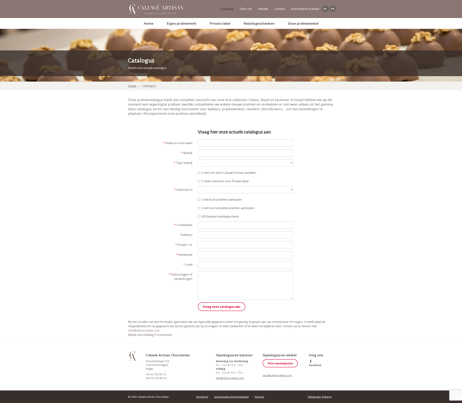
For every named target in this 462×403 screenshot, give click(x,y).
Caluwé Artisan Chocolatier (132, 356)
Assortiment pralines (305, 9)
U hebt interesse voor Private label (225, 181)
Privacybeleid (163, 335)
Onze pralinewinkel (303, 23)
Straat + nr (183, 245)
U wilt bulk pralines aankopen (221, 200)
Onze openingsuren (280, 363)
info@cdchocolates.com (144, 330)
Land (187, 265)
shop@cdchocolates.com (277, 375)
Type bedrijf (183, 163)
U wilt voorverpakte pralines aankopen (227, 208)
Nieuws (263, 9)
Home (148, 23)
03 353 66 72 (158, 374)
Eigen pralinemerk (181, 23)
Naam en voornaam (177, 143)
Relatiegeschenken (259, 23)
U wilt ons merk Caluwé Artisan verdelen (228, 173)
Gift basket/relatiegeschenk (220, 216)
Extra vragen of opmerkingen (180, 276)
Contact (279, 9)
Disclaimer (202, 396)
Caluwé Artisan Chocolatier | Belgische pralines (155, 9)
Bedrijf (186, 153)
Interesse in (183, 190)
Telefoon (186, 235)
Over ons (246, 9)
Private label (220, 23)
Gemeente (184, 255)
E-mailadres (183, 225)
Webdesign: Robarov (320, 396)
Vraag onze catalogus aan (221, 307)
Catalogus (227, 9)
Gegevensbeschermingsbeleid (231, 396)
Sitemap (259, 396)
